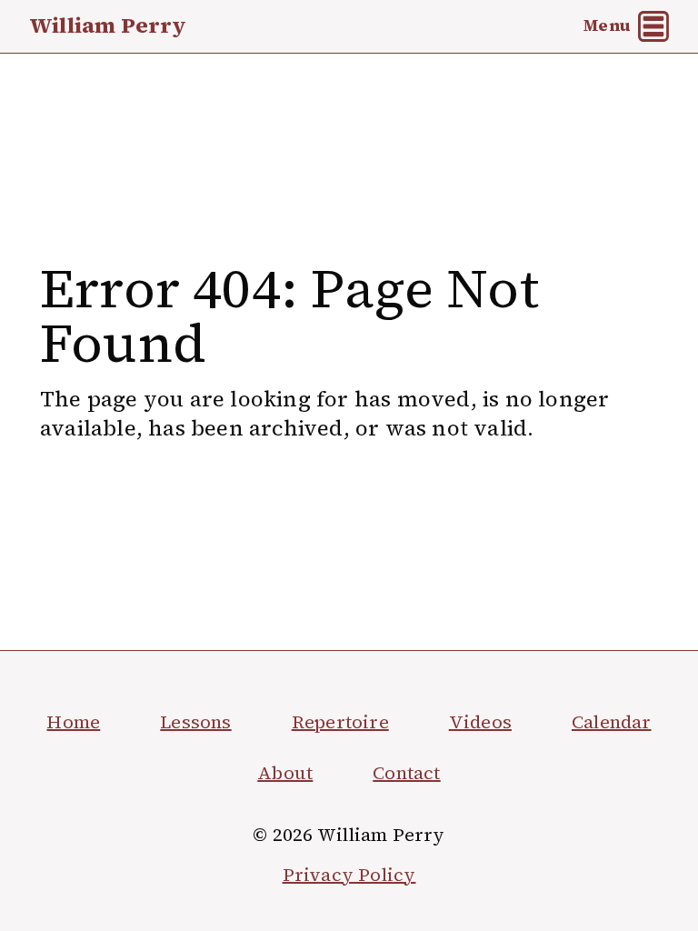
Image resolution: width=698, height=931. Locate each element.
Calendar (612, 722)
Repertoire (340, 722)
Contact (406, 773)
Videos (480, 722)
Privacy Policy (349, 874)
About (285, 773)
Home (73, 722)
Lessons (195, 722)
